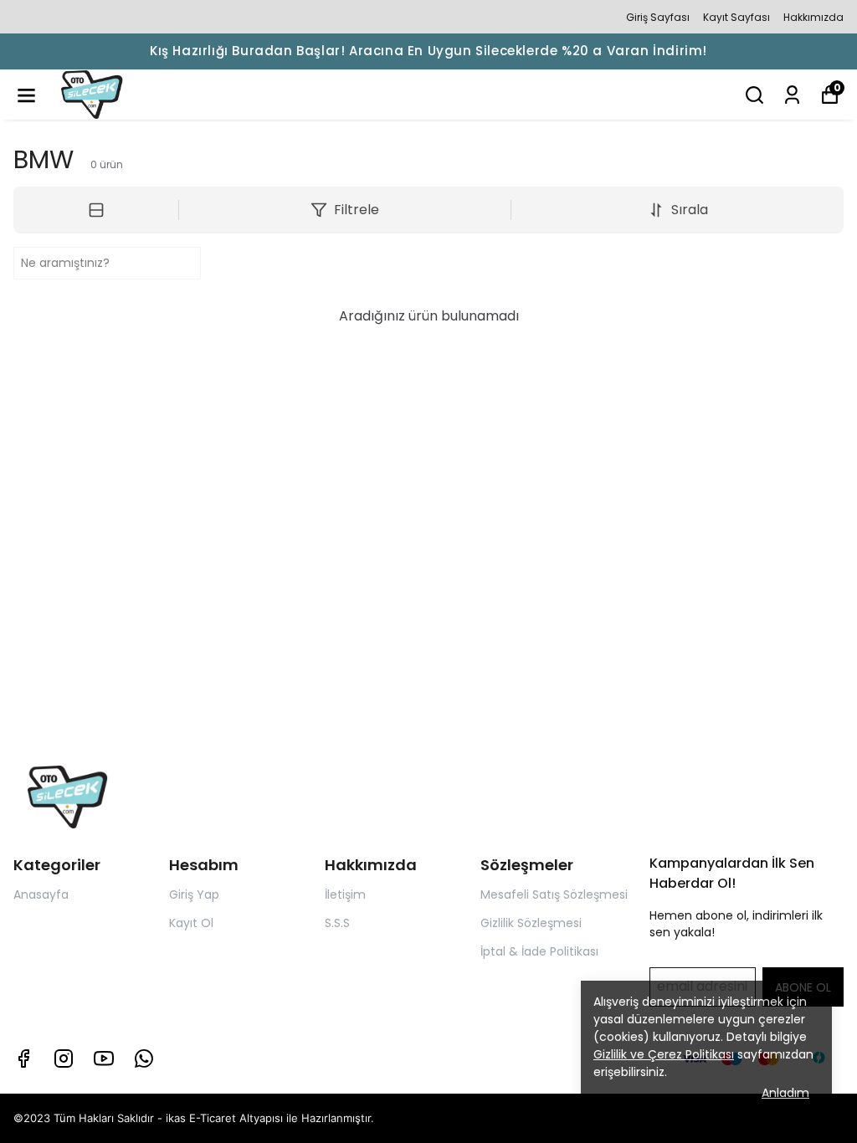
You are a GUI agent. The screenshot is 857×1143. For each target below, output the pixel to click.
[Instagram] (64, 1058)
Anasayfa (41, 894)
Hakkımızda (813, 17)
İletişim (345, 894)
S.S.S (337, 923)
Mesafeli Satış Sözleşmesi (554, 894)
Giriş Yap (194, 894)
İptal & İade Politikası (539, 951)
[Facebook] (23, 1058)
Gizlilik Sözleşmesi (531, 923)
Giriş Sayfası (658, 17)
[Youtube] (104, 1058)
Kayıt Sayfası (736, 17)
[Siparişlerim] (792, 95)
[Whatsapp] (144, 1058)
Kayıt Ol (191, 923)
